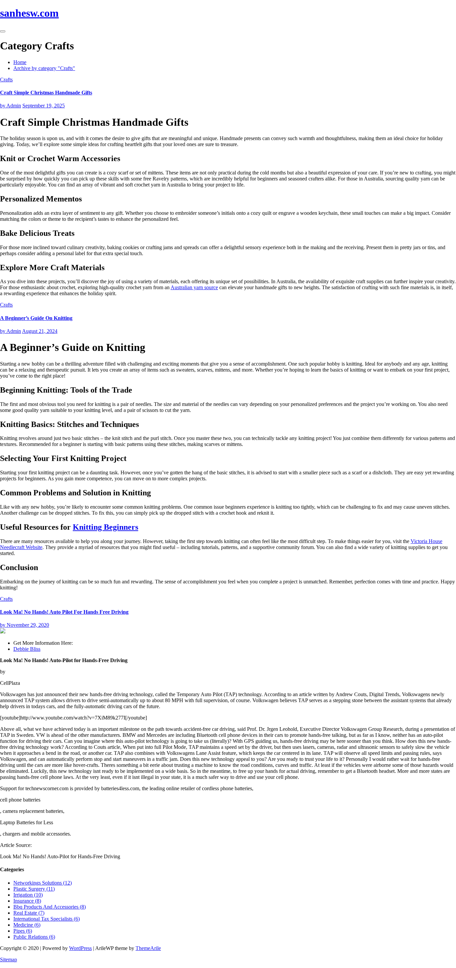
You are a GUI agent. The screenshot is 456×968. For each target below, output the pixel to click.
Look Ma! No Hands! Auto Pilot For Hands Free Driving (64, 612)
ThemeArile (148, 948)
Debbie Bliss (26, 649)
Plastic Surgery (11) (34, 889)
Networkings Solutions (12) (42, 883)
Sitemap (8, 959)
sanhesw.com (29, 13)
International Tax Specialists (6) (46, 919)
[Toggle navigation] (2, 31)
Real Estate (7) (28, 913)
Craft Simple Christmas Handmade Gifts (46, 92)
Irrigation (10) (28, 895)
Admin (10, 105)
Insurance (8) (27, 901)
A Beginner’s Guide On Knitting (36, 318)
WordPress (80, 948)
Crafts (6, 79)
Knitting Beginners (105, 527)
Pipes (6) (22, 931)
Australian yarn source (194, 287)
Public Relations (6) (34, 937)
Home (19, 62)
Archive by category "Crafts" (44, 68)
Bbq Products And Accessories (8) (49, 907)
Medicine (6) (26, 925)
